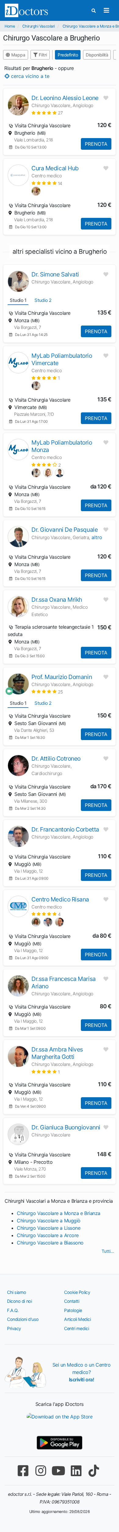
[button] (47, 112)
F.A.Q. (12, 1310)
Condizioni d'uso (23, 1319)
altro (97, 537)
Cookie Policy (77, 1292)
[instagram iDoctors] (40, 1470)
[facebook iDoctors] (23, 1470)
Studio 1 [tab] (18, 300)
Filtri (42, 54)
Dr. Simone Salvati (55, 274)
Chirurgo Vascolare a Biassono (50, 1243)
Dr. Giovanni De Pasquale (64, 529)
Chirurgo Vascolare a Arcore (48, 1235)
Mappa (17, 54)
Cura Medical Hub (55, 168)
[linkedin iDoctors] (76, 1470)
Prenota (96, 144)
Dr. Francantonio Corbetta (65, 829)
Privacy (14, 1328)
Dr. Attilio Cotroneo (56, 758)
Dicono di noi (19, 1301)
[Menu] (106, 10)
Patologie (73, 1310)
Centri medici (76, 1328)
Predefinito (68, 54)
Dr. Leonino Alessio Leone (65, 98)
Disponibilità (97, 54)
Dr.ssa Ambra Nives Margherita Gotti (57, 1053)
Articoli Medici (77, 1319)
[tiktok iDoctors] (93, 1470)
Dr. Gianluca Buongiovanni (65, 1127)
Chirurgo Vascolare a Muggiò (49, 1220)
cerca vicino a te (29, 76)
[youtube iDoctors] (58, 1470)
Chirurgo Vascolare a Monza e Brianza (58, 1213)
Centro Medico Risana (60, 899)
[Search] (94, 10)
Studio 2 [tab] (42, 300)
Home (10, 26)
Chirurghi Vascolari (38, 26)
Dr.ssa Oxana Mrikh (56, 599)
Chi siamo (16, 1292)
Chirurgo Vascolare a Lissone (48, 1228)
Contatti (71, 1301)
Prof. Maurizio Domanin (61, 677)
